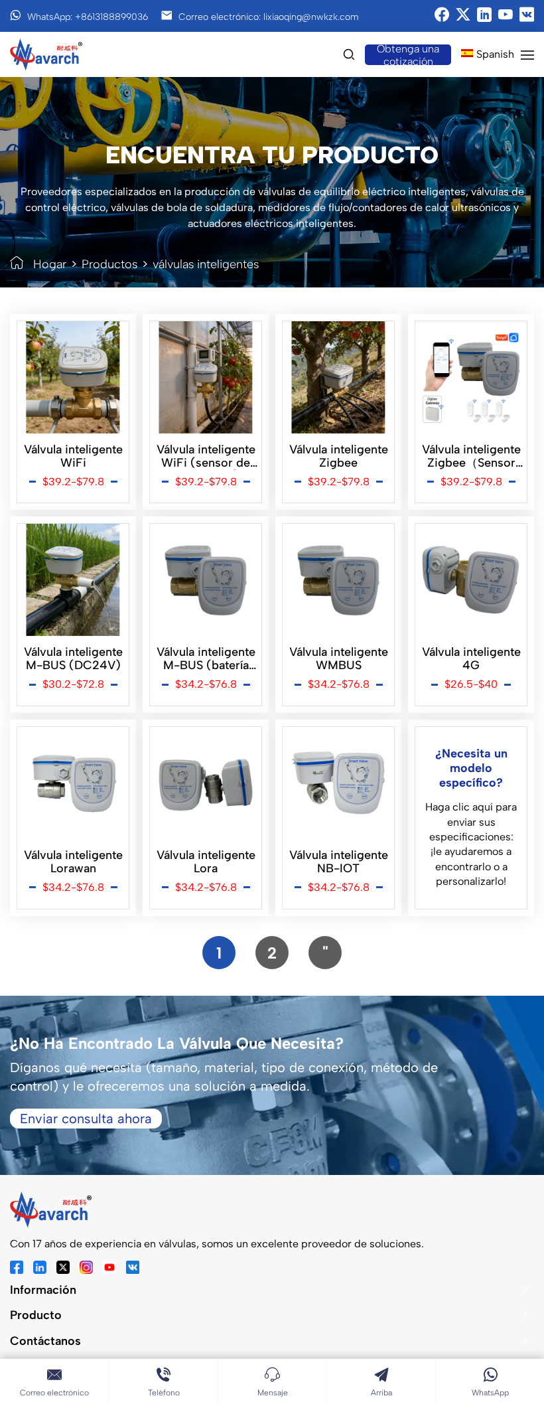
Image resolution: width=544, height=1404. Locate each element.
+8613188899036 (111, 17)
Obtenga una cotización (408, 54)
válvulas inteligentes (206, 264)
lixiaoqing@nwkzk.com (311, 17)
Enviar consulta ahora (86, 1119)
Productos (109, 264)
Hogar (49, 264)
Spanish (495, 54)
